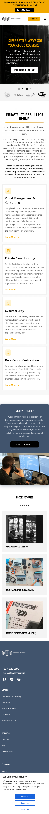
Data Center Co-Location (9, 708)
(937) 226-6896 (11, 668)
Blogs (3, 746)
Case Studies (5, 740)
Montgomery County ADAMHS (20, 589)
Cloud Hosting (6, 702)
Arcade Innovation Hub (17, 546)
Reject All (24, 809)
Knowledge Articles (7, 751)
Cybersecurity (6, 714)
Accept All (24, 796)
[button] (45, 19)
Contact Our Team (25, 444)
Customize (24, 803)
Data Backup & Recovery (9, 720)
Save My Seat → (24, 10)
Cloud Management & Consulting (11, 696)
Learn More (12, 237)
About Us (4, 771)
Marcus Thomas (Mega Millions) (21, 633)
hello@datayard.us (14, 673)
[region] (24, 793)
